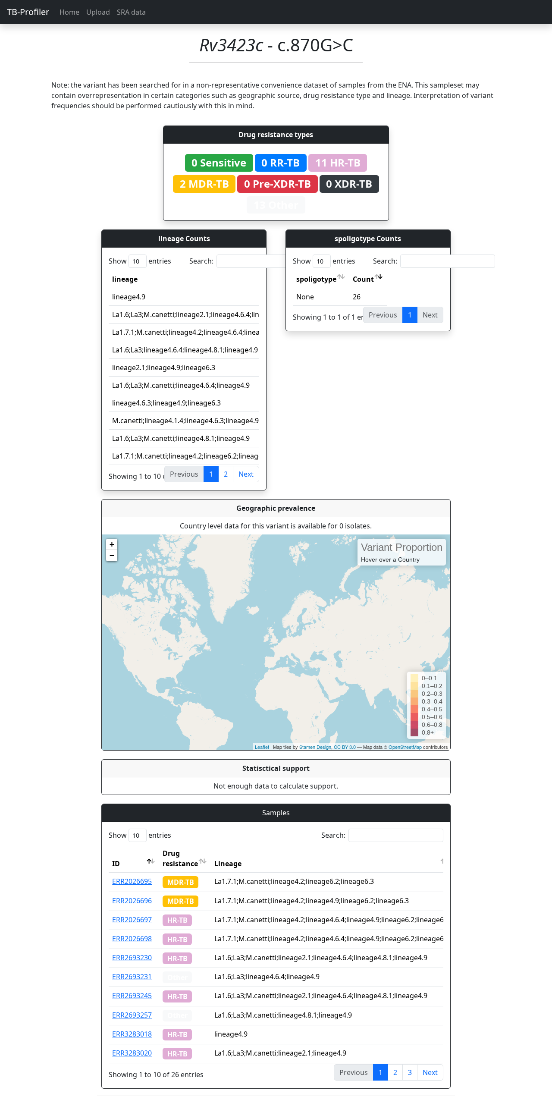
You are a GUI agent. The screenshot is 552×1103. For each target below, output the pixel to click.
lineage (125, 279)
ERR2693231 (132, 976)
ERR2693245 (132, 995)
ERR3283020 (132, 1053)
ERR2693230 (132, 957)
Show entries (140, 261)
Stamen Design (315, 746)
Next (246, 474)
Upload (98, 12)
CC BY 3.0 (345, 746)
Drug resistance (180, 858)
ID (116, 863)
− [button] (112, 555)
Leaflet (262, 746)
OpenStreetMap (405, 746)
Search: (201, 261)
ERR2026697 (132, 919)
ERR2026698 (132, 938)
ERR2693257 (132, 1015)
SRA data (131, 12)
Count (363, 279)
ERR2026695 (132, 881)
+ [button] (112, 544)
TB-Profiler (28, 12)
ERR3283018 (132, 1034)
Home (69, 12)
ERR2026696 (132, 900)
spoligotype (316, 279)
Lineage (228, 863)
